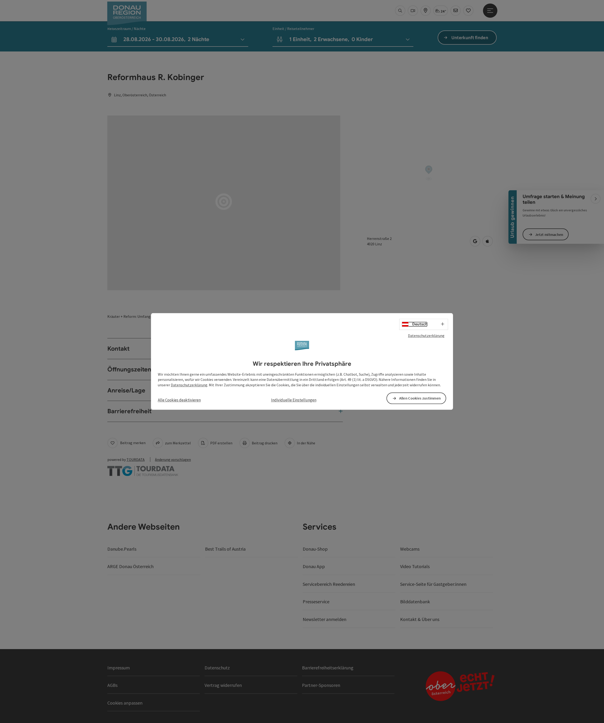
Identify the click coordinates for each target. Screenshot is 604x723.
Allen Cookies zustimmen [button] (420, 398)
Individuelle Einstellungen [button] (293, 400)
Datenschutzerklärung (426, 335)
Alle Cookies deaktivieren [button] (179, 400)
